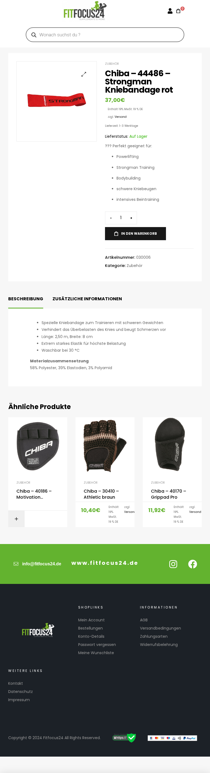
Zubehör (112, 63)
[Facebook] (193, 564)
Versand (121, 117)
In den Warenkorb (139, 233)
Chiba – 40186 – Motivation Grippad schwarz (35, 494)
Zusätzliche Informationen (87, 299)
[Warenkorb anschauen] (176, 11)
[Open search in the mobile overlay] (105, 35)
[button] (84, 74)
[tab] (25, 299)
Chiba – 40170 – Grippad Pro (168, 494)
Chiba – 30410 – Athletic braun (101, 494)
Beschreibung (25, 299)
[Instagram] (173, 564)
